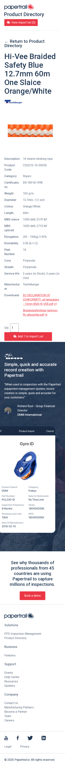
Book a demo (32, 595)
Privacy (24, 746)
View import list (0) (23, 22)
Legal (7, 746)
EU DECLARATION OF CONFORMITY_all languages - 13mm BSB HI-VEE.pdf (41, 300)
